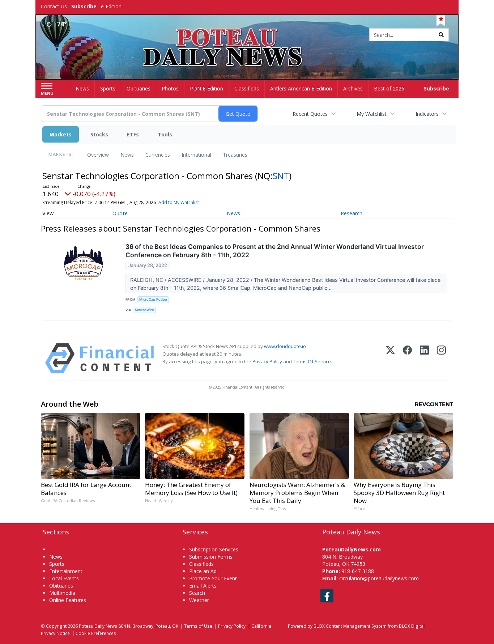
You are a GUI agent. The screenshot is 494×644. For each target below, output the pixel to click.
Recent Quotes (310, 113)
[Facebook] (407, 358)
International (196, 154)
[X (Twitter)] (390, 358)
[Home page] (247, 35)
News (127, 154)
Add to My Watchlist (178, 202)
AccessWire (144, 310)
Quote (120, 213)
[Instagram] (441, 358)
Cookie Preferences (96, 633)
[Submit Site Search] (441, 35)
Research (351, 213)
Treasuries (235, 154)
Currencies (157, 154)
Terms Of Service (312, 361)
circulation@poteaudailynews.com (379, 578)
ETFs (133, 134)
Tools (165, 134)
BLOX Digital (412, 626)
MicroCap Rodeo (153, 299)
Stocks (99, 134)
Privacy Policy (267, 361)
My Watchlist (372, 113)
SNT (281, 176)
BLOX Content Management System (350, 626)
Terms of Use (198, 626)
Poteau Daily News (98, 626)
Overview (98, 154)
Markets (61, 134)
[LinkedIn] (424, 358)
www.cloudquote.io (285, 346)
